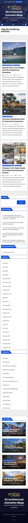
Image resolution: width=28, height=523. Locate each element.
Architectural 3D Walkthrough (10, 389)
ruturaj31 (18, 75)
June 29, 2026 (8, 483)
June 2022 (5, 328)
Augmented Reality (8, 392)
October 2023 (6, 290)
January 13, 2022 (8, 124)
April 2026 (5, 274)
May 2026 (5, 271)
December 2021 (7, 343)
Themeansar (13, 516)
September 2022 (7, 317)
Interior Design (6, 400)
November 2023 (7, 286)
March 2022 (6, 332)
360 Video (5, 358)
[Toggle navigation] (13, 25)
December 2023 (7, 282)
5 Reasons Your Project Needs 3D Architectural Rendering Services (13, 170)
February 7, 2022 (8, 75)
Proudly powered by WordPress (9, 514)
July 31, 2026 (8, 433)
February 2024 (6, 278)
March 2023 (6, 301)
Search (4, 197)
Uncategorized (6, 404)
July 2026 (5, 263)
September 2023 (7, 294)
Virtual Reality (6, 408)
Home (14, 519)
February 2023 (6, 305)
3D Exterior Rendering (7, 65)
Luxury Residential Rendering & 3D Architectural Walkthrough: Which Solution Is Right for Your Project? (14, 217)
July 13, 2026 (8, 450)
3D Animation (6, 362)
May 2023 (5, 297)
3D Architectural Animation (8, 165)
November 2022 (7, 309)
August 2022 (6, 320)
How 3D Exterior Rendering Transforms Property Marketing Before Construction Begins (13, 235)
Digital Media (6, 396)
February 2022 (6, 336)
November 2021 (7, 347)
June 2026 (5, 267)
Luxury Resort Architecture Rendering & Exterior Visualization (14, 448)
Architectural (16, 65)
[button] (23, 24)
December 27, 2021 (9, 175)
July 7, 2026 (8, 466)
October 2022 (6, 313)
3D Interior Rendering (8, 377)
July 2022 (5, 324)
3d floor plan (6, 373)
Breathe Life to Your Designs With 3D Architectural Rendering (13, 70)
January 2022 (6, 339)
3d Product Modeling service (10, 381)
